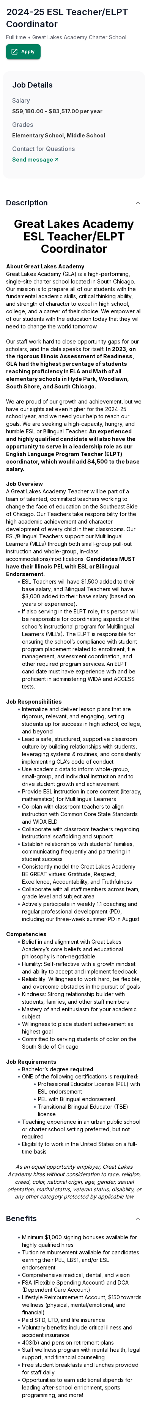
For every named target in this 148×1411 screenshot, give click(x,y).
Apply (28, 51)
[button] (74, 203)
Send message (32, 159)
